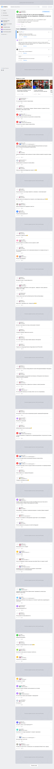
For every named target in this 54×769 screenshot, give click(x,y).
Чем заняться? (24, 390)
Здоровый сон (24, 478)
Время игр (23, 500)
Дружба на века (24, 730)
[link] (24, 88)
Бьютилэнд (23, 12)
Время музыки (24, 589)
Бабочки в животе (25, 559)
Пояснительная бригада (26, 115)
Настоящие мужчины (25, 566)
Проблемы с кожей (25, 744)
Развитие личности (25, 552)
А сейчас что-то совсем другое (27, 144)
